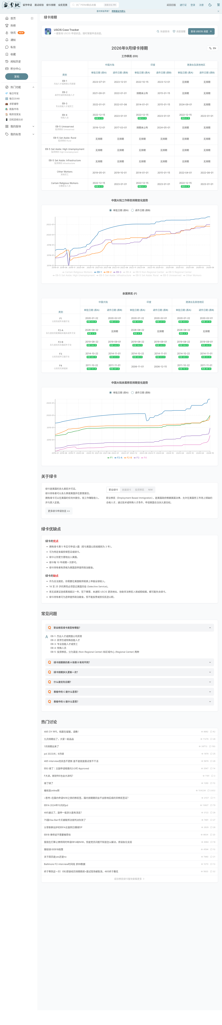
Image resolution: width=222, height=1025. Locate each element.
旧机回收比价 (14, 119)
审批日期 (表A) (121, 210)
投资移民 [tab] (139, 489)
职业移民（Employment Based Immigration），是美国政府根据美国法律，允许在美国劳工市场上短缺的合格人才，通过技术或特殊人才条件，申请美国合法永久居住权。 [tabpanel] (159, 500)
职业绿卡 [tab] (113, 489)
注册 (201, 4)
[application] (129, 247)
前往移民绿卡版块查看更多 (128, 878)
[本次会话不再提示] (218, 11)
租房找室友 (13, 114)
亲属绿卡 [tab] (126, 489)
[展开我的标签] (33, 134)
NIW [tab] (150, 489)
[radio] (110, 210)
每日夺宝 (11, 93)
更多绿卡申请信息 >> (59, 510)
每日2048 (12, 98)
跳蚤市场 (11, 109)
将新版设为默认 (118, 11)
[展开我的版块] (33, 126)
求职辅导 (11, 103)
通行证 (183, 4)
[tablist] (130, 489)
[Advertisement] (142, 4)
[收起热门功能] (33, 87)
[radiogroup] (129, 210)
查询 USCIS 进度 (199, 31)
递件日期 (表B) (142, 210)
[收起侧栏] (32, 18)
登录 (193, 4)
